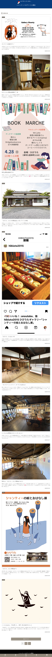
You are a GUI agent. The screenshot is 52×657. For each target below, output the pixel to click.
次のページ (26, 639)
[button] (48, 448)
